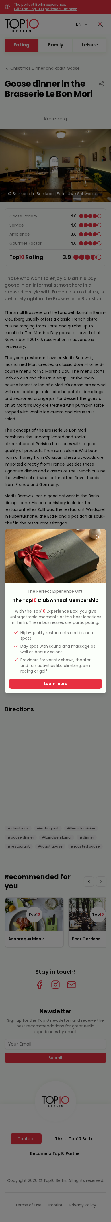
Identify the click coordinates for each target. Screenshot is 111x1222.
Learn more (55, 683)
